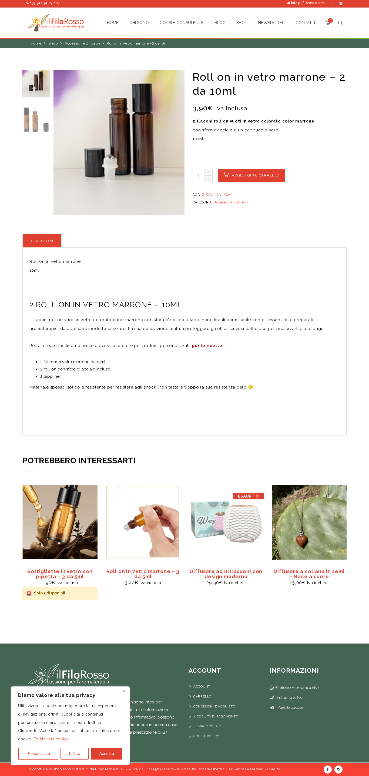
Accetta (106, 753)
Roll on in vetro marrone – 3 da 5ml (142, 574)
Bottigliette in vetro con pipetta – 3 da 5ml (60, 574)
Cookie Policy (206, 736)
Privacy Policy (207, 726)
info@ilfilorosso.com (308, 3)
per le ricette (207, 345)
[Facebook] (332, 3)
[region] (70, 725)
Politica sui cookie (51, 739)
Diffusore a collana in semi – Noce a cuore (309, 574)
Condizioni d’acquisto (214, 706)
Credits (273, 769)
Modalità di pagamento (216, 716)
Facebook (328, 769)
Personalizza (38, 753)
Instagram (338, 769)
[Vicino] (124, 691)
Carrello (202, 696)
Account (201, 686)
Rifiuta (74, 753)
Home (36, 43)
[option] (119, 142)
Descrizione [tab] (42, 241)
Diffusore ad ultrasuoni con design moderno (226, 574)
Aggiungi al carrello (256, 175)
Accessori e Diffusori (82, 43)
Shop (53, 43)
